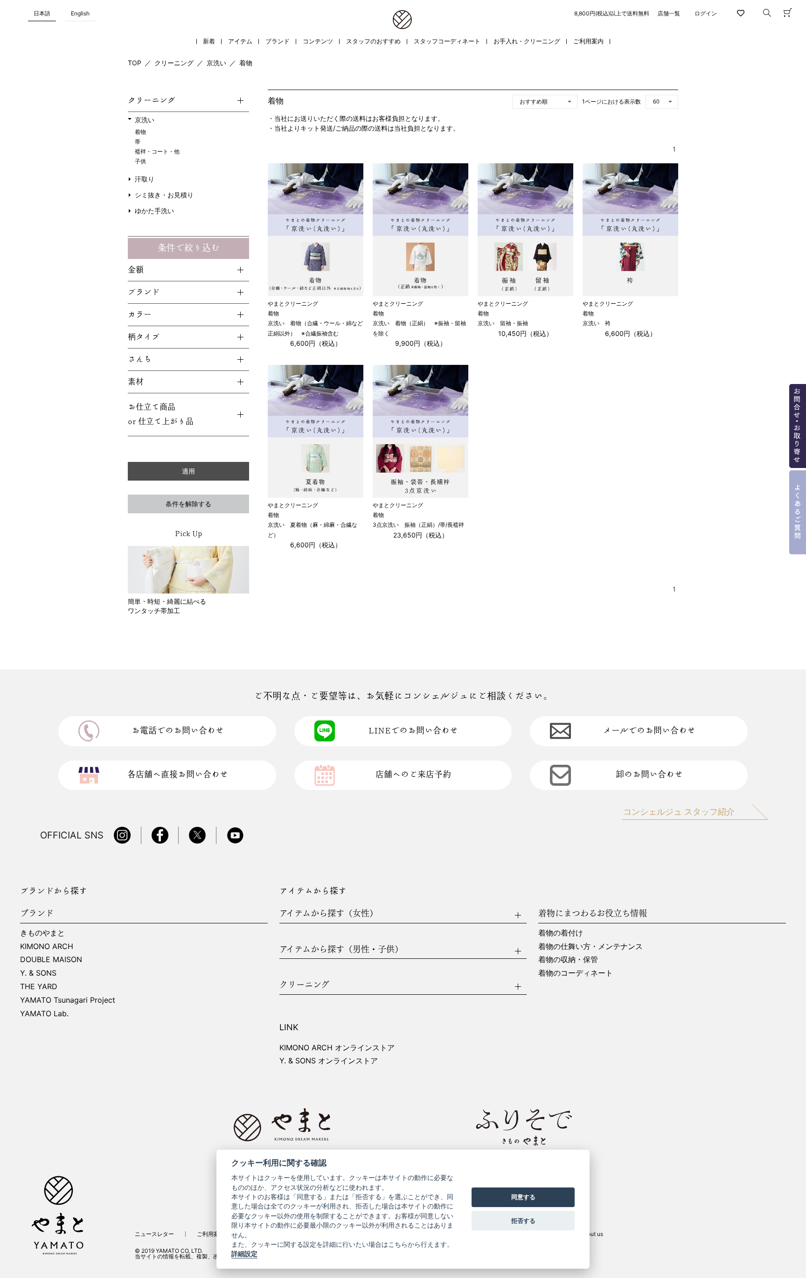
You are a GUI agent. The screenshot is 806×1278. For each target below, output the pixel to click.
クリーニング (174, 63)
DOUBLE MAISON (51, 959)
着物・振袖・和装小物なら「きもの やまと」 (402, 20)
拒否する (523, 1220)
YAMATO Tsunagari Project (67, 1000)
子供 (140, 161)
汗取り (144, 179)
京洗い (216, 63)
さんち (140, 359)
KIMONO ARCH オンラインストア (337, 1047)
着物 (245, 63)
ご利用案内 (588, 41)
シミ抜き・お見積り (164, 195)
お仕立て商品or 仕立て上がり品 (161, 414)
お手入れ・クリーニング (526, 41)
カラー (140, 315)
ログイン (706, 13)
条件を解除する (188, 504)
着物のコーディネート (575, 973)
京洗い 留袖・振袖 (503, 323)
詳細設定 (244, 1254)
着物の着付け (560, 932)
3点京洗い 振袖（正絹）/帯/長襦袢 (418, 524)
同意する (523, 1197)
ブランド (277, 41)
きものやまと (42, 932)
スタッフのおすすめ (373, 41)
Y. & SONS (38, 973)
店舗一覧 (669, 13)
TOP (134, 63)
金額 (136, 270)
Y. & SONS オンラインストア (328, 1060)
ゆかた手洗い (154, 211)
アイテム (240, 41)
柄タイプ (144, 337)
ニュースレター (154, 1233)
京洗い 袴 (597, 323)
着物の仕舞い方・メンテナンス (590, 946)
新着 (209, 41)
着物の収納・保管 (568, 959)
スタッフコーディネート (447, 41)
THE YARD (38, 986)
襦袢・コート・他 (157, 151)
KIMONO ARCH (46, 946)
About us (591, 1233)
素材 (136, 382)
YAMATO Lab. (44, 1013)
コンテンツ (318, 41)
